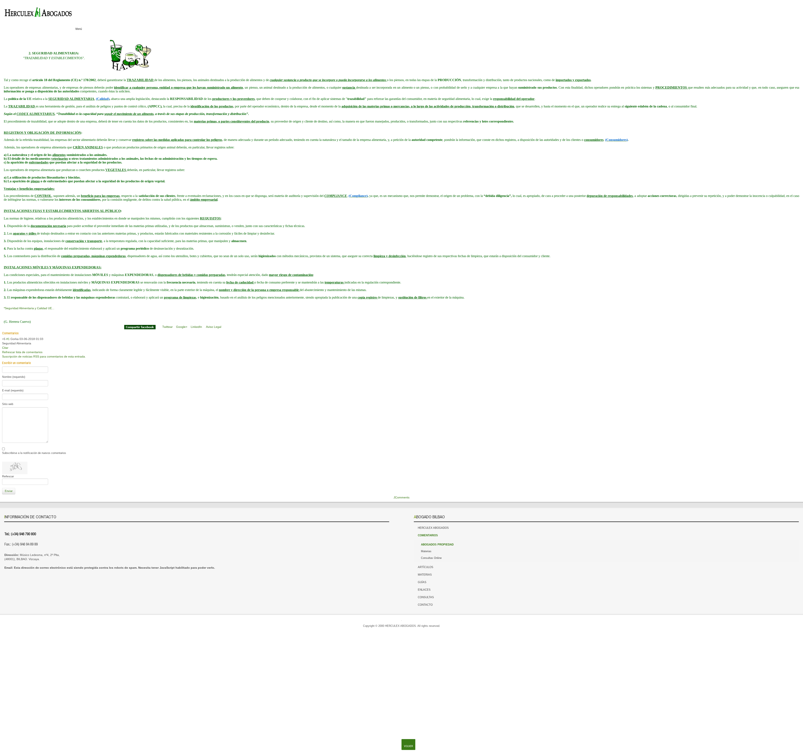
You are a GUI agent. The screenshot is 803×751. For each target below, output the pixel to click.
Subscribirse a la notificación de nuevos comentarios (34, 453)
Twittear (167, 326)
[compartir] (140, 326)
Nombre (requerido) (13, 376)
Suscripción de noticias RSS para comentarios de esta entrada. (44, 356)
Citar (5, 347)
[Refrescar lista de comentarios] (20, 333)
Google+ (778, 10)
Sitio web (7, 404)
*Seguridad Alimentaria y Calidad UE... (29, 308)
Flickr (795, 10)
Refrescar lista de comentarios (22, 352)
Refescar (8, 476)
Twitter (769, 10)
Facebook (760, 10)
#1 (8, 339)
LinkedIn (786, 10)
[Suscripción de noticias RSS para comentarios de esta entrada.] (19, 333)
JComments (401, 497)
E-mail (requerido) (12, 390)
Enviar (9, 491)
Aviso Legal (213, 326)
